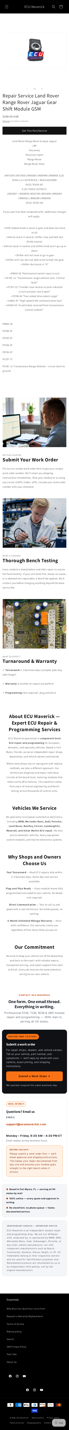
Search (10, 1339)
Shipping (6, 121)
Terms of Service (15, 1324)
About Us (12, 1362)
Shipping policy (34, 1423)
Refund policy (14, 1331)
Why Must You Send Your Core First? (26, 1308)
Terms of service (17, 1423)
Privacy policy (53, 1418)
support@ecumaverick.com (26, 1124)
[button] (6, 6)
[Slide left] (27, 88)
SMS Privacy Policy (16, 1346)
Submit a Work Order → (34, 1076)
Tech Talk (12, 1354)
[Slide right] (42, 88)
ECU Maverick (22, 1418)
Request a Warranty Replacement (25, 1316)
